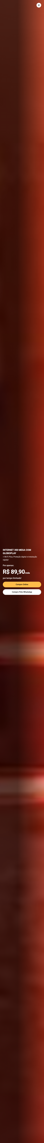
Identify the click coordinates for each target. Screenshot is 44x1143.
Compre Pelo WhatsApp (22, 592)
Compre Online (22, 584)
